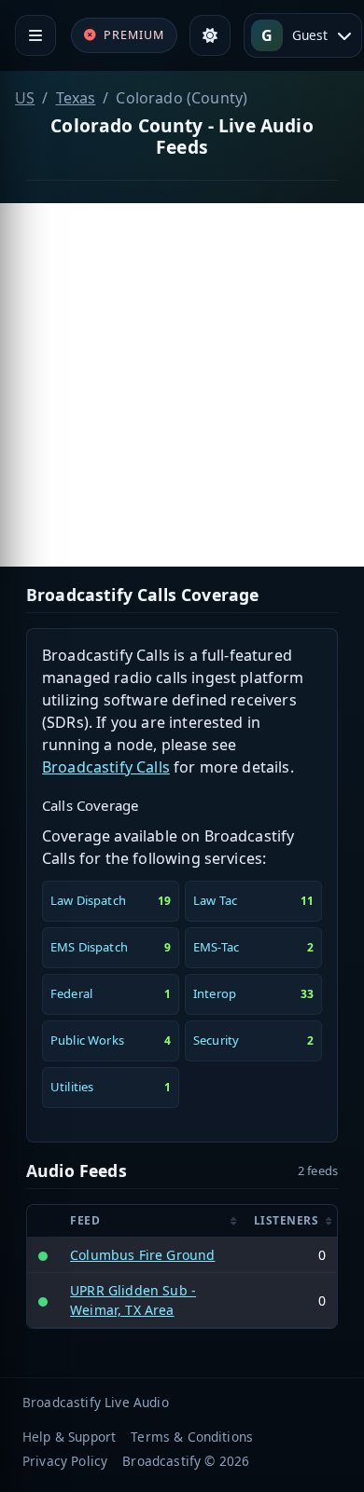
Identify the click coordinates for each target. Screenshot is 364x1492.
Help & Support (69, 1436)
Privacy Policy (64, 1461)
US (25, 98)
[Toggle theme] (210, 35)
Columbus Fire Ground (142, 1255)
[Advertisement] (182, 385)
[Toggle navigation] (35, 35)
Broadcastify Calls (106, 767)
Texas (76, 98)
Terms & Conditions (192, 1436)
